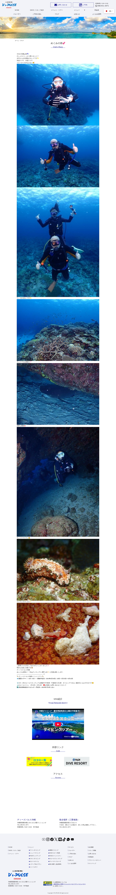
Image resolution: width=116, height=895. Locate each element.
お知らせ (77, 14)
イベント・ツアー (57, 10)
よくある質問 (96, 14)
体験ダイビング (53, 850)
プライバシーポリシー (94, 860)
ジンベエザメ (34, 867)
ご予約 (85, 5)
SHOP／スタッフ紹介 (37, 10)
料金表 (97, 10)
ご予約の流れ (37, 14)
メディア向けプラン (35, 864)
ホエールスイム (34, 861)
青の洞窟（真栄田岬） (55, 864)
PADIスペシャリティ (55, 855)
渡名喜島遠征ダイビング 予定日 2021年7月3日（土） (36, 687)
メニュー (77, 10)
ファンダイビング (35, 850)
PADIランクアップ (35, 855)
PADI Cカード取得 (54, 853)
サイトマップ (92, 863)
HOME (17, 10)
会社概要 (91, 847)
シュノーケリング (35, 853)
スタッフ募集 (92, 850)
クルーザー (17, 14)
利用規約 (91, 857)
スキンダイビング (35, 858)
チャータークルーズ (55, 861)
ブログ (57, 14)
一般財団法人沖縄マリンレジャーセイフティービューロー (69, 884)
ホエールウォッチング (55, 858)
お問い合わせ (62, 5)
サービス (71, 847)
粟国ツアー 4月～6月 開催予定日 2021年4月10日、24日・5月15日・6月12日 (46, 678)
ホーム (17, 40)
